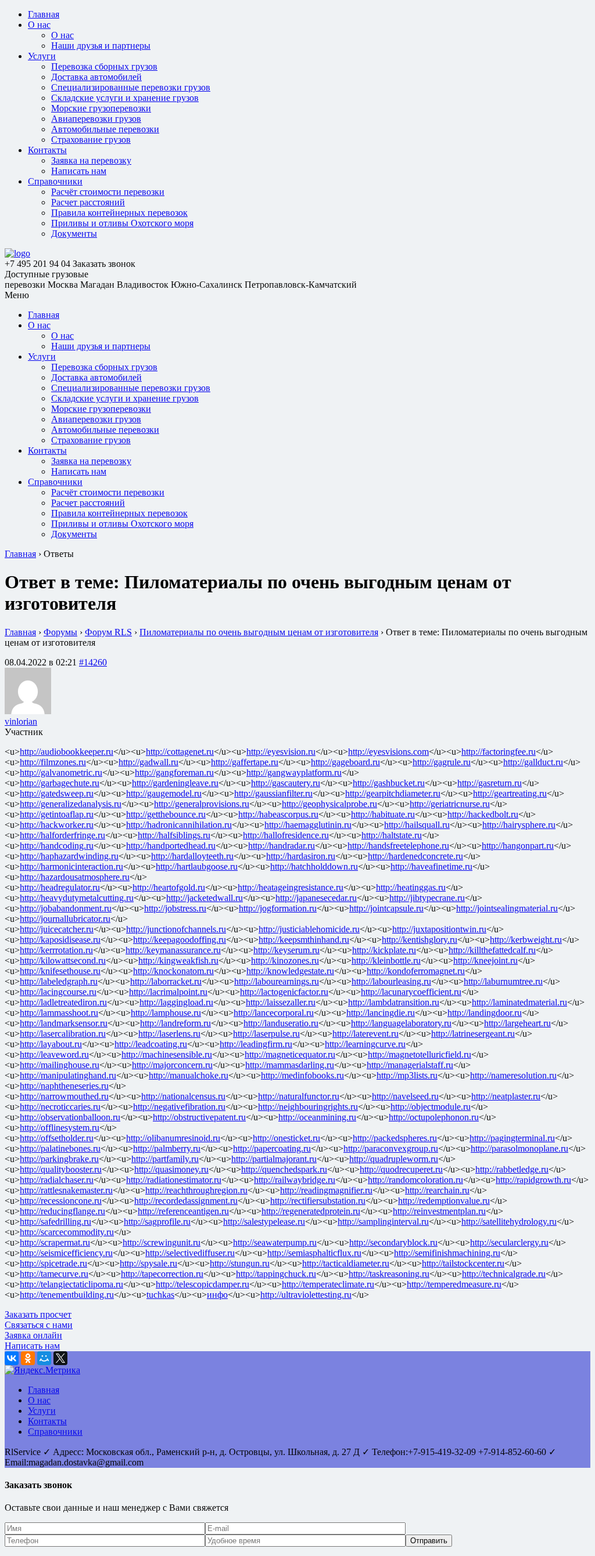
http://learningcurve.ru (365, 1044)
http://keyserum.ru (286, 950)
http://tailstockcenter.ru (463, 1263)
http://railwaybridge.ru (294, 1180)
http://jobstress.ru (175, 908)
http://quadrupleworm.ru (393, 1159)
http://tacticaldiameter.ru (345, 1263)
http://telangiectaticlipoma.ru (71, 1284)
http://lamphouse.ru (166, 1013)
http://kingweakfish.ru (178, 960)
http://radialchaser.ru (57, 1180)
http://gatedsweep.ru (57, 793)
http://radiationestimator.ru (173, 1180)
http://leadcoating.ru (150, 1044)
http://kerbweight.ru (526, 940)
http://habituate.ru (383, 814)
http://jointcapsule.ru (386, 908)
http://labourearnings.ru (276, 981)
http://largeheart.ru (517, 1023)
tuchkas (160, 1295)
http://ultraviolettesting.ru (306, 1295)
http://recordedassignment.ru (186, 1201)
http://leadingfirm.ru (256, 1044)
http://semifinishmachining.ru (447, 1253)
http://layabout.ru (51, 1044)
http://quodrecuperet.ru (401, 1169)
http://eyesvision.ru (281, 752)
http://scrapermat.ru (55, 1242)
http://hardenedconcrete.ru (415, 856)
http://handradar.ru (281, 846)
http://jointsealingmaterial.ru (507, 908)
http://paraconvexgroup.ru (390, 1148)
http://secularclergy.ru (509, 1242)
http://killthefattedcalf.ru (492, 950)
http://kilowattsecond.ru (63, 960)
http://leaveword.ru (54, 1054)
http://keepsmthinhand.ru (304, 940)
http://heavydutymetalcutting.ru (77, 898)
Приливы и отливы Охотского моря (122, 223)
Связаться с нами (39, 1325)
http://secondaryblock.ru (393, 1242)
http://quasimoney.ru (171, 1169)
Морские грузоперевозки (101, 108)
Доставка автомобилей (96, 77)
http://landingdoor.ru (484, 1013)
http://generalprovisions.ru (201, 804)
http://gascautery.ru (285, 783)
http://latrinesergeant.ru (473, 1033)
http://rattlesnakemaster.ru (66, 1190)
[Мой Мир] (44, 1358)
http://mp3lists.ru (407, 1075)
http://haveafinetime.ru (431, 866)
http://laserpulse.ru (266, 1033)
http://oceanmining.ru (317, 1117)
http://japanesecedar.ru (316, 898)
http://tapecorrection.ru (162, 1274)
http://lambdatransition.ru (393, 1002)
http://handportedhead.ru (171, 846)
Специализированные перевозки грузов (130, 87)
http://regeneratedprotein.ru (310, 1211)
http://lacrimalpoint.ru (168, 992)
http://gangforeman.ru (174, 772)
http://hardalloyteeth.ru (192, 856)
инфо (217, 1295)
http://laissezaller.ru (281, 1002)
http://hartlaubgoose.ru (197, 866)
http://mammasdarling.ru (289, 1065)
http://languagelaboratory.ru (401, 1023)
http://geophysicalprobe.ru (329, 804)
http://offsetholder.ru (57, 1138)
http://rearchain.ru (437, 1190)
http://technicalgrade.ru (504, 1274)
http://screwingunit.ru (161, 1242)
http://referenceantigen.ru (183, 1211)
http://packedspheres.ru (395, 1138)
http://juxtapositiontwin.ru (439, 929)
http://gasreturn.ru (489, 783)
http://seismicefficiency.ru (66, 1253)
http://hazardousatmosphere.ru (75, 877)
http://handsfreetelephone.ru (398, 846)
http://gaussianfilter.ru (273, 793)
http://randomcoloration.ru (415, 1180)
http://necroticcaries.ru (60, 1107)
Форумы (60, 632)
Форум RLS (108, 632)
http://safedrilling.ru (55, 1221)
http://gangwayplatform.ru (294, 772)
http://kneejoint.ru (485, 960)
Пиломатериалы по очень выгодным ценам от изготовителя (258, 632)
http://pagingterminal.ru (512, 1138)
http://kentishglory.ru (419, 940)
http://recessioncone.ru (61, 1201)
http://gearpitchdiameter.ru (392, 793)
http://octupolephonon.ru (434, 1117)
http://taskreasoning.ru (389, 1274)
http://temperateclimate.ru (328, 1284)
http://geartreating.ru (510, 793)
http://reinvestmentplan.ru (439, 1211)
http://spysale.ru (148, 1263)
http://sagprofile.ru (157, 1221)
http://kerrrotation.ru (56, 950)
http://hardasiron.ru (300, 856)
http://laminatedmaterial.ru (519, 1002)
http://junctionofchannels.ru (176, 929)
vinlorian (21, 721)
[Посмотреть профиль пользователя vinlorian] (28, 711)
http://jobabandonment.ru (66, 908)
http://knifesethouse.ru (60, 971)
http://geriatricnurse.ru (450, 804)
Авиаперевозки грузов (96, 119)
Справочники (55, 181)
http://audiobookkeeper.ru (66, 752)
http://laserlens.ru (169, 1033)
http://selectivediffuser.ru (190, 1253)
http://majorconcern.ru (172, 1065)
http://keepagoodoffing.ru (179, 940)
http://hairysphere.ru (518, 825)
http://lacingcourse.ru (58, 992)
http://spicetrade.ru (53, 1263)
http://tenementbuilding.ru (67, 1295)
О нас (39, 25)
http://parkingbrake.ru (59, 1159)
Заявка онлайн (33, 1335)
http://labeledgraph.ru (59, 981)
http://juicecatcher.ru (57, 929)
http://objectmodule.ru (430, 1107)
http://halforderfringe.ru (62, 835)
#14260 (93, 662)
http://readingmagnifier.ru (326, 1190)
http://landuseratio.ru (280, 1023)
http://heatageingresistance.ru (290, 887)
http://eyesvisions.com (388, 752)
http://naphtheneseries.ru (64, 1086)
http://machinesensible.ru (166, 1054)
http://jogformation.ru (278, 908)
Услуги (42, 56)
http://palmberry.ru (166, 1148)
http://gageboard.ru (345, 762)
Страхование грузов (91, 139)
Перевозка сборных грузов (104, 66)
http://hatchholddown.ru (314, 866)
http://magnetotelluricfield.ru (419, 1054)
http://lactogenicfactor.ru (284, 992)
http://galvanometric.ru (61, 772)
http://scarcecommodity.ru (67, 1232)
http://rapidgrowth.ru (533, 1180)
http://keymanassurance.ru (173, 950)
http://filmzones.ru (53, 762)
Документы (74, 233)
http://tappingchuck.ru (276, 1274)
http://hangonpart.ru (518, 846)
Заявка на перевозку (91, 160)
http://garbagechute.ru (59, 783)
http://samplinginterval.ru (383, 1221)
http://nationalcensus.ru (183, 1096)
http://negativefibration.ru (179, 1107)
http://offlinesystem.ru (59, 1127)
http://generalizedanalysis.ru (70, 804)
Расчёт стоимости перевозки (107, 192)
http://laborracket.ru (166, 981)
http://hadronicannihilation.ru (179, 825)
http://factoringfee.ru (498, 752)
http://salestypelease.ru (264, 1221)
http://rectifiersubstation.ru (317, 1201)
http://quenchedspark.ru (284, 1169)
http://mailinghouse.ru (59, 1065)
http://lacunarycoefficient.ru (411, 992)
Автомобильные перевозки (105, 129)
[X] (60, 1358)
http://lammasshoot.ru (59, 1013)
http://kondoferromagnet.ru (416, 971)
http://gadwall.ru (148, 762)
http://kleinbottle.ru (386, 960)
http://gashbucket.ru (389, 783)
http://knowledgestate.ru (290, 971)
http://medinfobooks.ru (302, 1075)
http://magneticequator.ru (290, 1054)
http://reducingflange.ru (62, 1211)
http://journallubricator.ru (65, 919)
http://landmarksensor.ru (63, 1023)
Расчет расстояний (88, 202)
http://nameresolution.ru (513, 1075)
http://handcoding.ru (57, 846)
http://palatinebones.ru (60, 1148)
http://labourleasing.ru (391, 981)
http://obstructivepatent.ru (199, 1117)
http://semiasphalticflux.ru (314, 1253)
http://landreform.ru (175, 1023)
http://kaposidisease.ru (60, 940)
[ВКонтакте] (12, 1358)
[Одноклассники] (28, 1358)
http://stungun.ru (240, 1263)
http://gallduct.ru (533, 762)
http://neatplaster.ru (505, 1096)
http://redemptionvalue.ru (444, 1201)
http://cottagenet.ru (180, 752)
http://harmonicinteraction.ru (71, 866)
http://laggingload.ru (176, 1002)
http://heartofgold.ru (168, 887)
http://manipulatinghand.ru (68, 1075)
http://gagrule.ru (442, 762)
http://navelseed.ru (405, 1096)
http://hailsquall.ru (417, 825)
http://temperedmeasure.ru (454, 1284)
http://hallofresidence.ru (286, 835)
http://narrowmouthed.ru (64, 1096)
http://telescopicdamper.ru (202, 1284)
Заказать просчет (38, 1314)
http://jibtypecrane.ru (427, 898)
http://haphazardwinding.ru (69, 856)
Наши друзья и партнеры (100, 45)
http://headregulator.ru (60, 887)
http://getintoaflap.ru (57, 814)
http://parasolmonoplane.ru (519, 1148)
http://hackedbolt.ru (482, 814)
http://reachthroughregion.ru (196, 1190)
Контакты (47, 150)
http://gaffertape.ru (244, 762)
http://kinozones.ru (285, 960)
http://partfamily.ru (165, 1159)
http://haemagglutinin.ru (308, 825)
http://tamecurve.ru (54, 1274)
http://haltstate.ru (391, 835)
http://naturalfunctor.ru (298, 1096)
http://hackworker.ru (57, 825)
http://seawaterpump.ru (275, 1242)
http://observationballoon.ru (70, 1117)
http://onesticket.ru (286, 1138)
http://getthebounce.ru (166, 814)
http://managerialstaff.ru (410, 1065)
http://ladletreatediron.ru (63, 1002)
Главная (43, 14)
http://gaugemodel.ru (164, 793)
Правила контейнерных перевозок (119, 213)
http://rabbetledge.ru (512, 1169)
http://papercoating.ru (272, 1148)
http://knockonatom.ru (173, 971)
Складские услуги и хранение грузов (125, 98)
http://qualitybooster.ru (61, 1169)
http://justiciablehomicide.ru (309, 929)
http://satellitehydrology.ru (509, 1221)
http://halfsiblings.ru (174, 835)
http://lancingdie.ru (380, 1013)
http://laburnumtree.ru (503, 981)
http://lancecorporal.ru (274, 1013)
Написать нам (78, 171)
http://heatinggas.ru (411, 887)
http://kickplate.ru (384, 950)
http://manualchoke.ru (188, 1075)
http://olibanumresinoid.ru (173, 1138)
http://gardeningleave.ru (175, 783)
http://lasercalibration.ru (63, 1033)
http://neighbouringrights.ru (308, 1107)
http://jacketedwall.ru (204, 898)
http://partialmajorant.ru (274, 1159)
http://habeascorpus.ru (278, 814)
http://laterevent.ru (365, 1033)
